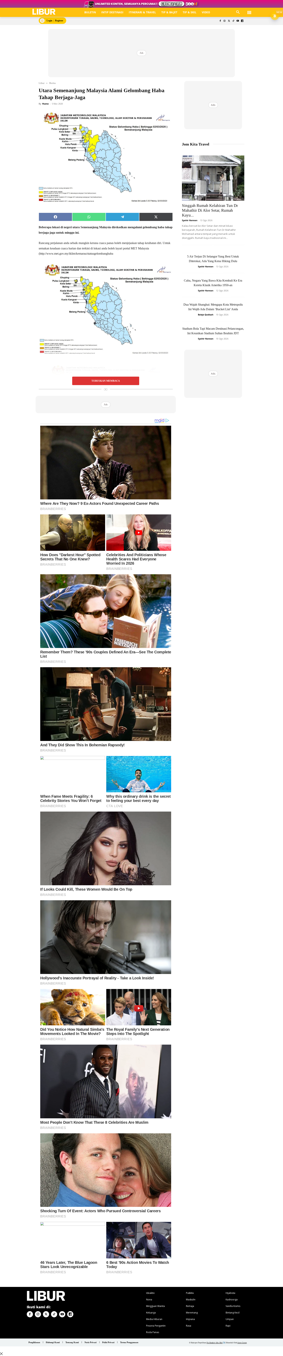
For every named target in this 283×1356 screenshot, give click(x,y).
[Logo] (44, 12)
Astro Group (242, 1343)
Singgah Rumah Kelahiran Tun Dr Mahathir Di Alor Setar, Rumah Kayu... (210, 210)
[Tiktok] (233, 21)
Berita (52, 83)
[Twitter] (229, 21)
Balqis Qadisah (205, 314)
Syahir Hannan (189, 220)
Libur (41, 83)
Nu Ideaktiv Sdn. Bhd (215, 1343)
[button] (238, 12)
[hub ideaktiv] (249, 11)
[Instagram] (224, 21)
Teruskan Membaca (105, 381)
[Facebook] (220, 21)
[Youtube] (237, 21)
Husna (45, 103)
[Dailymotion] (242, 21)
